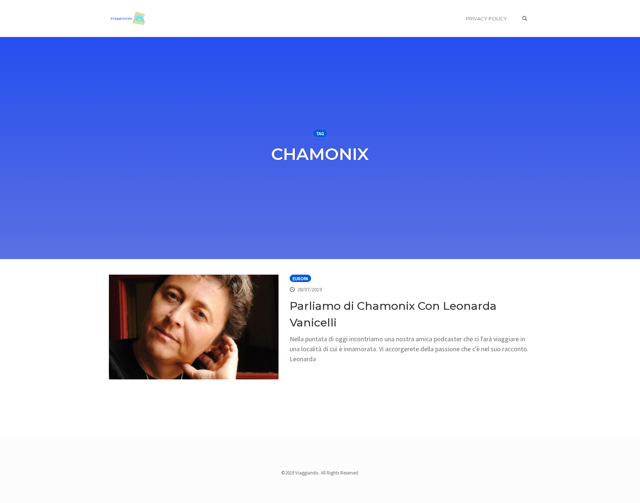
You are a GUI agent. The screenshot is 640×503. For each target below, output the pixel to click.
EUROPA (300, 278)
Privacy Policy (486, 18)
